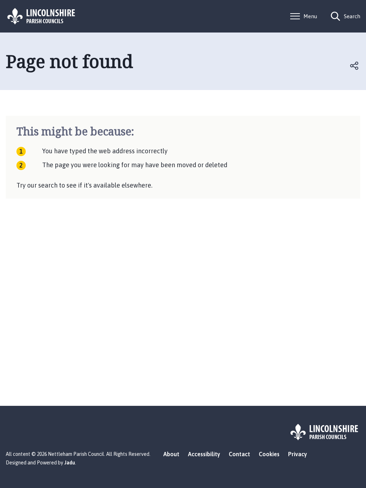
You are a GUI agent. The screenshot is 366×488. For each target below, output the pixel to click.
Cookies (269, 454)
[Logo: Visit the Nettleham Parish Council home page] (41, 16)
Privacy (297, 454)
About (171, 454)
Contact (239, 454)
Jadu (69, 462)
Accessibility (204, 454)
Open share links (354, 65)
